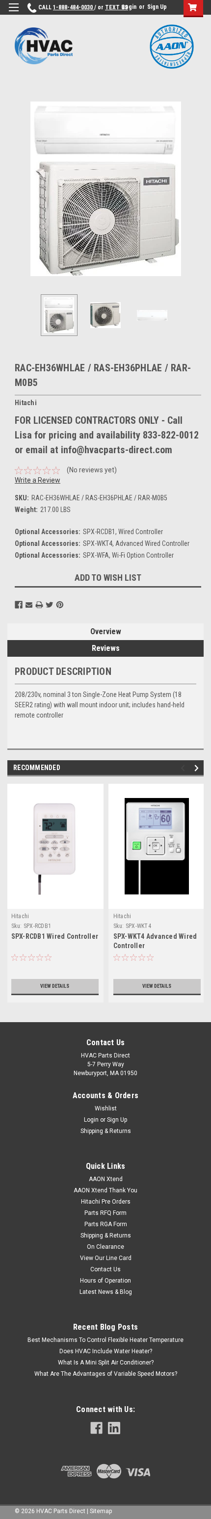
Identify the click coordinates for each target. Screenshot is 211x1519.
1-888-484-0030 (73, 7)
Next (196, 188)
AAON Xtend (106, 1179)
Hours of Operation (105, 1280)
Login (129, 6)
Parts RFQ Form (105, 1213)
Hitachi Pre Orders (106, 1201)
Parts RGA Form (105, 1224)
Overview (105, 631)
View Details (54, 986)
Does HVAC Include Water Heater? (105, 1351)
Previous (14, 188)
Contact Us (105, 1269)
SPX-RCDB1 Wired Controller (55, 936)
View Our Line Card (106, 1258)
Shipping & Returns (105, 1131)
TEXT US (116, 7)
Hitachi (20, 916)
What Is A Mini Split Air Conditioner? (106, 1362)
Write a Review (37, 480)
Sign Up (157, 6)
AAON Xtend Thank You (105, 1190)
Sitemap (101, 1511)
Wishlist (106, 1108)
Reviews (106, 648)
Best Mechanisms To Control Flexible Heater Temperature (105, 1340)
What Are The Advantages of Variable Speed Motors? (105, 1373)
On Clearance (105, 1246)
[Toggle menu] (13, 13)
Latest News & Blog (105, 1291)
